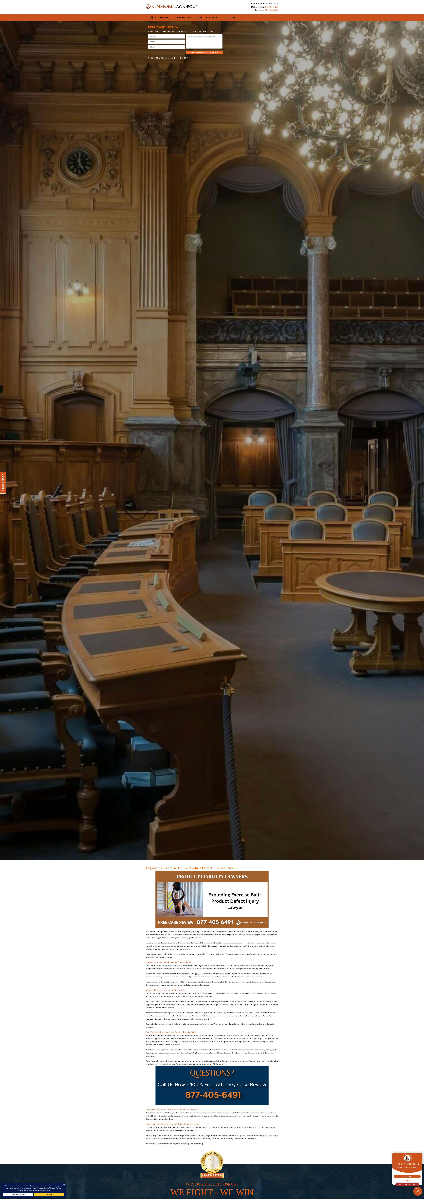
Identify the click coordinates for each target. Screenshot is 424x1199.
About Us (163, 17)
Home (151, 17)
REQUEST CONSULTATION (206, 17)
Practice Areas (181, 17)
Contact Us (229, 17)
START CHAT (407, 1176)
